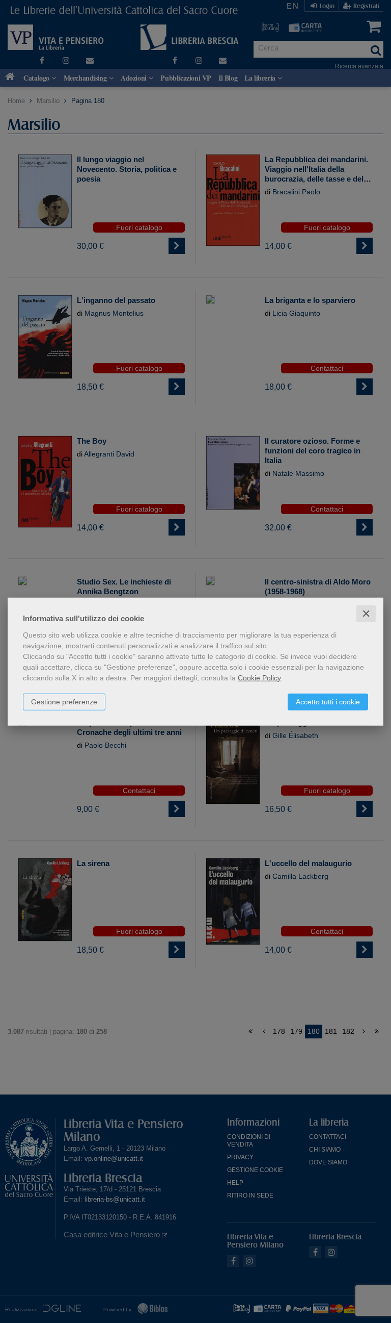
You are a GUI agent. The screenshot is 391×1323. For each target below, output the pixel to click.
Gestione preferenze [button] (64, 701)
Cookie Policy (259, 677)
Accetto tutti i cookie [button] (328, 701)
